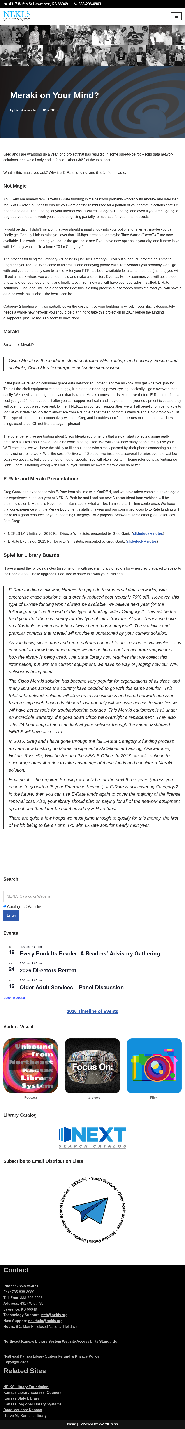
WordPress (108, 1424)
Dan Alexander (25, 110)
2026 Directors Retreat (48, 970)
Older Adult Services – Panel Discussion (72, 987)
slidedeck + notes (148, 533)
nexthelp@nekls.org (45, 1321)
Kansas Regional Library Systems (32, 1404)
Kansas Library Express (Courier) (32, 1392)
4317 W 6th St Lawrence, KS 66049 (38, 4)
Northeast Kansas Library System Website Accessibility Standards (60, 1341)
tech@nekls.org (54, 1315)
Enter (11, 915)
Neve (71, 1424)
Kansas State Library (21, 1398)
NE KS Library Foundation (26, 1387)
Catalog (13, 907)
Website (34, 907)
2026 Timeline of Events (92, 1011)
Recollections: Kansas (22, 1410)
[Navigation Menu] (176, 16)
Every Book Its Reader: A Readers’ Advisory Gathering (90, 953)
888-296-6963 (90, 4)
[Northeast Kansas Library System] (16, 16)
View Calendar (14, 998)
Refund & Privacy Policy (78, 1356)
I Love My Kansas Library (25, 1416)
